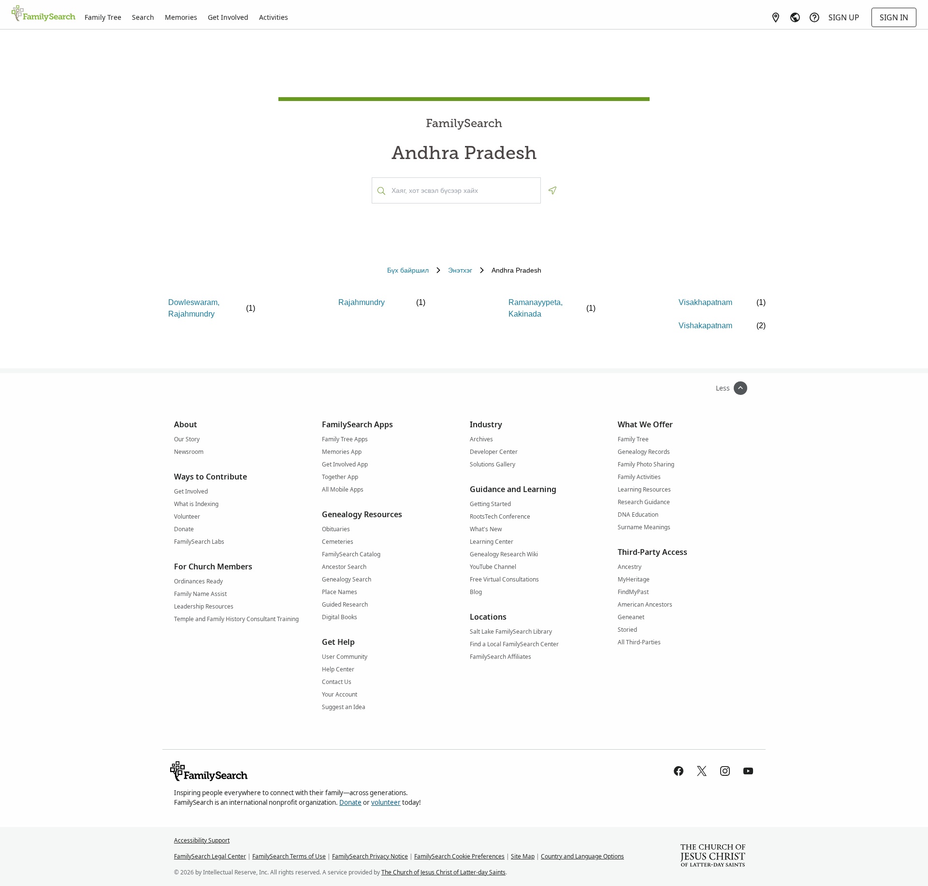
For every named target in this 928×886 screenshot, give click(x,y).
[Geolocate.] (552, 190)
